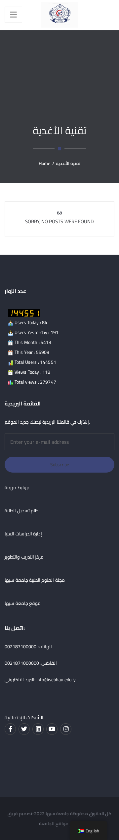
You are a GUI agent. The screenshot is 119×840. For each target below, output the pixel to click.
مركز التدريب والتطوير (24, 557)
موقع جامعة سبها (23, 603)
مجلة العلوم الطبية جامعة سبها (34, 580)
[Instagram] (65, 729)
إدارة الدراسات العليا (23, 533)
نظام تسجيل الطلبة (22, 510)
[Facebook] (10, 729)
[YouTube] (52, 729)
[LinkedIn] (38, 729)
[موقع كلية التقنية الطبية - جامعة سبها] (59, 15)
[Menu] (13, 15)
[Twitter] (24, 729)
